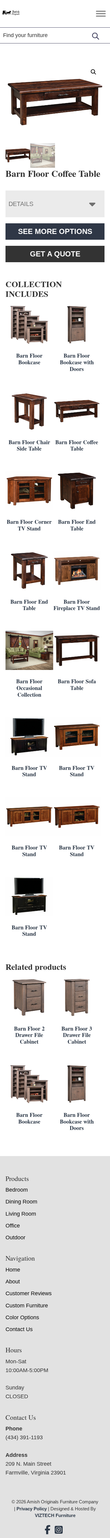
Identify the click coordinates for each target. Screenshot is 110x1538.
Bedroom (17, 1190)
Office (13, 1226)
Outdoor (15, 1237)
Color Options (22, 1317)
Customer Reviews (29, 1293)
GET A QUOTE (55, 254)
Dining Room (21, 1202)
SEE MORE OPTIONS (55, 231)
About (13, 1282)
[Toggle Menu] (101, 13)
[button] (93, 72)
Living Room (21, 1214)
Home (13, 1270)
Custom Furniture (27, 1306)
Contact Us (19, 1329)
